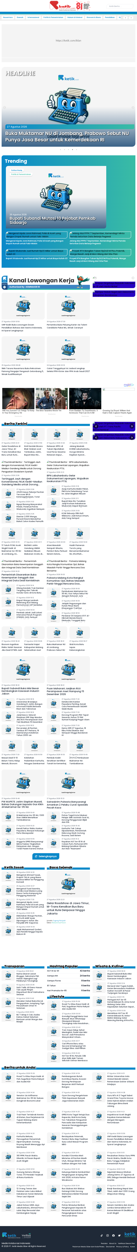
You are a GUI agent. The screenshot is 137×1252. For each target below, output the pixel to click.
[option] (68, 107)
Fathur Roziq (16, 170)
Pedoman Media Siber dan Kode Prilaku (88, 1246)
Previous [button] (4, 107)
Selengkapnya (47, 856)
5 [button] (76, 149)
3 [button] (68, 149)
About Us (112, 1243)
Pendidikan (110, 17)
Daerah (20, 17)
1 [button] (60, 149)
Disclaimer (110, 1246)
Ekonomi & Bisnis (94, 17)
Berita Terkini (15, 424)
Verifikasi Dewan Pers (126, 1243)
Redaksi (104, 1243)
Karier (132, 1246)
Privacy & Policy (122, 1246)
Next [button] (132, 107)
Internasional (33, 17)
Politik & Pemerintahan (53, 17)
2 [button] (64, 149)
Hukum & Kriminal (74, 17)
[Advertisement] (68, 42)
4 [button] (72, 149)
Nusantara (8, 17)
